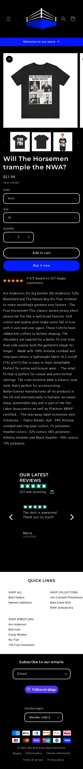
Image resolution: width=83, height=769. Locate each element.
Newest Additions (20, 602)
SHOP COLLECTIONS (64, 592)
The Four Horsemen (21, 644)
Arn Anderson (17, 624)
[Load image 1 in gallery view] (20, 141)
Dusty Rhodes (18, 634)
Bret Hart (14, 629)
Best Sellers (16, 597)
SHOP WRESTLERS (21, 619)
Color (6, 189)
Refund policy (34, 753)
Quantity (8, 228)
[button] (8, 19)
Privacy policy (55, 760)
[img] (44, 486)
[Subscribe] (65, 674)
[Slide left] (4, 143)
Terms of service (33, 760)
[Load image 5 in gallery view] (62, 141)
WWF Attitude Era (61, 607)
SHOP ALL (15, 592)
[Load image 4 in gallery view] (41, 141)
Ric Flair (14, 639)
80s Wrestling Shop (39, 748)
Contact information (58, 753)
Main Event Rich (60, 602)
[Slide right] (78, 143)
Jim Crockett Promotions (66, 597)
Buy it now (41, 265)
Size (6, 209)
